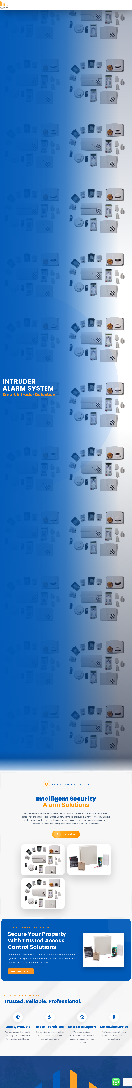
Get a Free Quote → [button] (20, 971)
